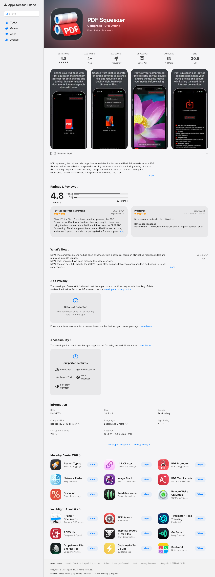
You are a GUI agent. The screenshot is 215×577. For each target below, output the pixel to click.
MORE (121, 231)
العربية (86, 563)
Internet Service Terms (60, 574)
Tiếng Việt (164, 563)
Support (114, 574)
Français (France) (121, 563)
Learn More (146, 326)
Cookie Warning (101, 574)
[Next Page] (211, 109)
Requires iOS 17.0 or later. (63, 423)
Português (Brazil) (149, 563)
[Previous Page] (47, 109)
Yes (52, 434)
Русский (96, 563)
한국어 (135, 563)
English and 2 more (114, 423)
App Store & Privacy (82, 574)
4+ (159, 423)
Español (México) (73, 563)
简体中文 (107, 563)
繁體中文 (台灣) (178, 563)
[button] (21, 22)
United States (56, 563)
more (152, 175)
